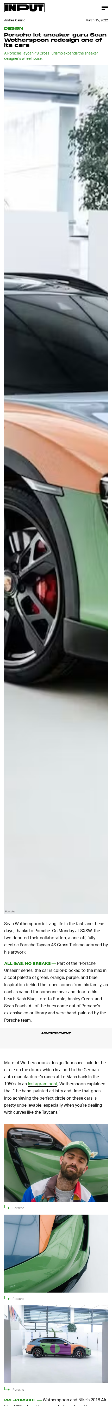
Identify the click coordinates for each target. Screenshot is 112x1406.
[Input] (24, 8)
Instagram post (42, 1083)
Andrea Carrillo (14, 20)
